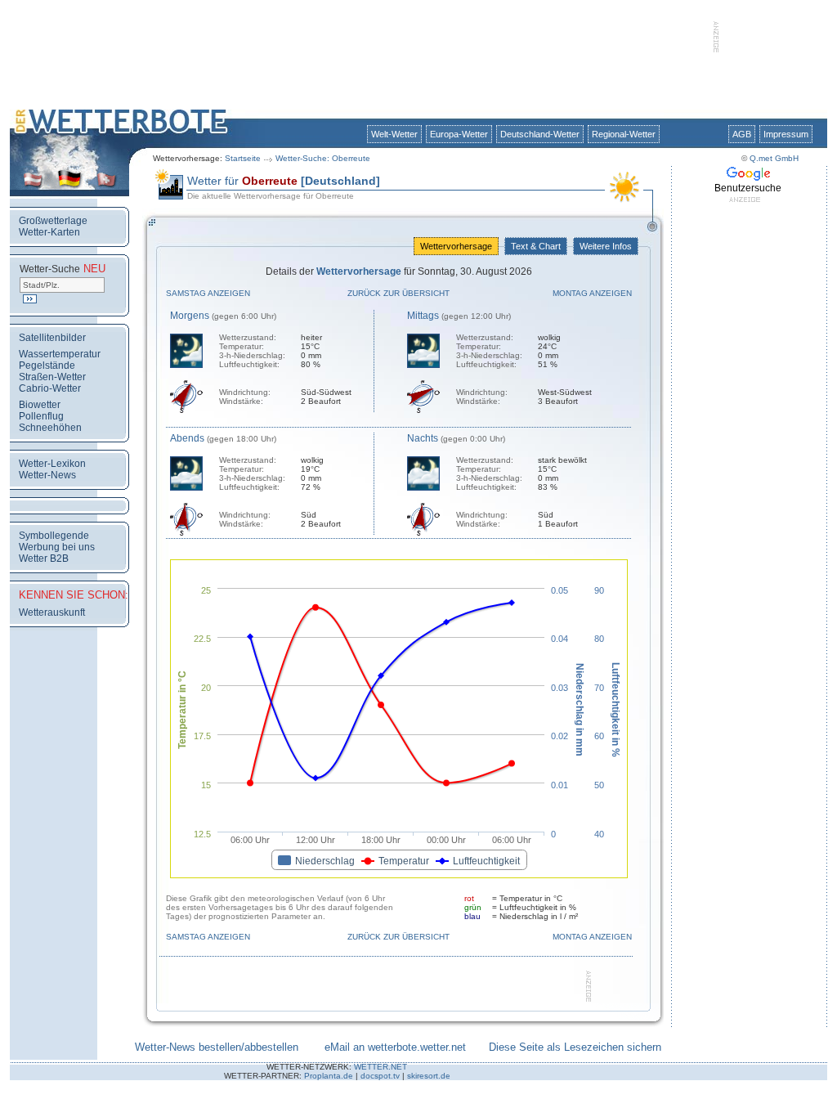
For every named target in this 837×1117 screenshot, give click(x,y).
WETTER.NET (380, 1066)
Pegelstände (47, 365)
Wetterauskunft (52, 612)
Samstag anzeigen (208, 293)
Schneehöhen (50, 427)
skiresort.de (428, 1075)
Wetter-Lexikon (52, 463)
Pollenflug (41, 416)
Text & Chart (535, 246)
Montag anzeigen (592, 293)
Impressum (785, 134)
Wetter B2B (44, 558)
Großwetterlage (53, 221)
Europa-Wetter (459, 134)
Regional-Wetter (624, 134)
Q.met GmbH (774, 158)
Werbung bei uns (57, 547)
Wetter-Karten (49, 232)
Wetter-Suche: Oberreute (322, 158)
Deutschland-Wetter (540, 134)
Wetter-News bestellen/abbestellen (216, 1047)
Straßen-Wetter (52, 377)
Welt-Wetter (394, 134)
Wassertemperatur (60, 354)
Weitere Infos (605, 246)
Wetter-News (47, 475)
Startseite (243, 158)
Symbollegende (54, 535)
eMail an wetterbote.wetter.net (395, 1047)
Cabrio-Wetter (50, 388)
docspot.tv (380, 1075)
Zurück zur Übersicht (398, 293)
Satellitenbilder (52, 337)
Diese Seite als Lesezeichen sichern (575, 1047)
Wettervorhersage (456, 246)
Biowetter (39, 404)
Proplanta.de (328, 1075)
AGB (741, 134)
